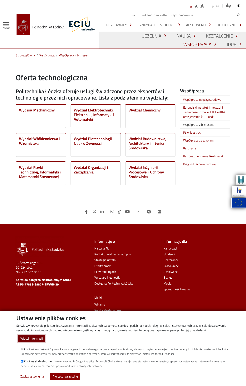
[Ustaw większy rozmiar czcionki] (196, 6)
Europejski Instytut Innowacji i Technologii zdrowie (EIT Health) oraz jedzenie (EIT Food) (204, 112)
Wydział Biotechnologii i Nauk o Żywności (94, 141)
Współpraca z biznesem (74, 55)
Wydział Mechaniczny (37, 110)
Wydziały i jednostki (107, 277)
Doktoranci (227, 25)
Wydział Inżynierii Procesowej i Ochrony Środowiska (146, 172)
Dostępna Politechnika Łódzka (113, 283)
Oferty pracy (102, 266)
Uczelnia (151, 35)
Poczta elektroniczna (107, 310)
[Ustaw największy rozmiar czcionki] (202, 6)
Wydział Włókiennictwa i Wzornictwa (39, 141)
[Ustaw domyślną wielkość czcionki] (191, 6)
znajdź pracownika (182, 15)
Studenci (167, 25)
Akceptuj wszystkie (65, 376)
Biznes (168, 277)
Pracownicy (116, 25)
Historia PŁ (101, 248)
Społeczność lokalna (177, 289)
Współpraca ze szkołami (198, 140)
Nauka (184, 35)
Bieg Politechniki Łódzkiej (199, 164)
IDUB (232, 44)
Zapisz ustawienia (32, 376)
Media (167, 283)
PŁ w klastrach (192, 132)
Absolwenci (196, 25)
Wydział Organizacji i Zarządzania (91, 169)
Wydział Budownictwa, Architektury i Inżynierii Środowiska (147, 143)
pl (213, 6)
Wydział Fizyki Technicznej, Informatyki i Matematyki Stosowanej (40, 172)
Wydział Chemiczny (145, 110)
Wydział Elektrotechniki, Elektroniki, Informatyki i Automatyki (94, 114)
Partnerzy (189, 148)
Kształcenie (219, 35)
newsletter (161, 15)
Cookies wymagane (36, 349)
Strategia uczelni (105, 260)
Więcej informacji (31, 338)
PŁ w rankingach (105, 271)
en (217, 6)
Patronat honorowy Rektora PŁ (203, 156)
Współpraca (197, 44)
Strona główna (25, 55)
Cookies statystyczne (38, 361)
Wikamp (147, 15)
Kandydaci (146, 25)
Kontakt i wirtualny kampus (112, 254)
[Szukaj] (238, 15)
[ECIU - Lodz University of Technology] (81, 24)
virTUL (136, 15)
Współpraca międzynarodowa (202, 99)
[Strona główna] (42, 24)
